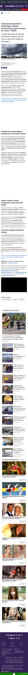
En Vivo (25, 9)
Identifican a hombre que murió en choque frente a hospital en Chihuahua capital (19, 431)
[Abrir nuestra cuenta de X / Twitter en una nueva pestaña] (9, 638)
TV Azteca (9, 1)
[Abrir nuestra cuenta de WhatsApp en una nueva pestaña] (19, 638)
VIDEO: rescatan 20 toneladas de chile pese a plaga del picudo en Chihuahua (19, 379)
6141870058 (16, 652)
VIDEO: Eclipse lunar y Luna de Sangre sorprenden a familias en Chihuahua (19, 399)
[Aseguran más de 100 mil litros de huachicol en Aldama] (7, 441)
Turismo (8, 9)
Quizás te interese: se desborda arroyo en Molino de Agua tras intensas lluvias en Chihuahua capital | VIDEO (14, 257)
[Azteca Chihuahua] (14, 6)
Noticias (2, 9)
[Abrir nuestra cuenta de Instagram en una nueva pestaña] (11, 638)
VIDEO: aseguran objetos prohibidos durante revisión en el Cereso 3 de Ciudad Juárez (20, 347)
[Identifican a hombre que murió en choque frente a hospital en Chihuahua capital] (7, 431)
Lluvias (15, 299)
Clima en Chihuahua (6, 299)
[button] (14, 674)
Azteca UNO (15, 1)
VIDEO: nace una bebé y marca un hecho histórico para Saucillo (19, 367)
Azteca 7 (21, 1)
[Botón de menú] (1, 6)
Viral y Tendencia (16, 9)
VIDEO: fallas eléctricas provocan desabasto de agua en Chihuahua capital (20, 410)
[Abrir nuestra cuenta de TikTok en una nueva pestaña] (14, 638)
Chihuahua (22, 299)
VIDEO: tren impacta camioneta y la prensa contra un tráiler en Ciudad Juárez (20, 420)
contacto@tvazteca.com (19, 651)
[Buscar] (26, 6)
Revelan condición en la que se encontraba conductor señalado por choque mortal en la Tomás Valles (12, 337)
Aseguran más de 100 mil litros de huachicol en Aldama (19, 440)
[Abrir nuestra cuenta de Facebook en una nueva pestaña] (16, 638)
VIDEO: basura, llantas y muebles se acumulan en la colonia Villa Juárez (19, 389)
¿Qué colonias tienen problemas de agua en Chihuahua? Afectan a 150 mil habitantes (19, 453)
